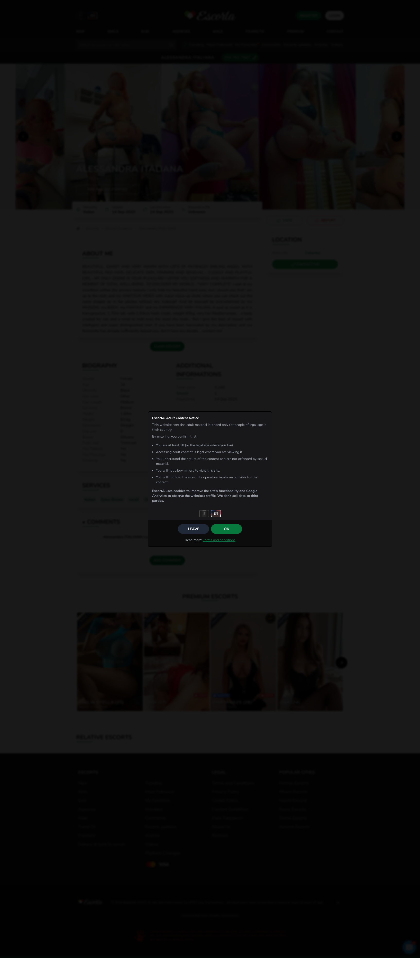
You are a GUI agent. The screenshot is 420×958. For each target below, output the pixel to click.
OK (226, 529)
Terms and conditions (219, 540)
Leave (193, 529)
